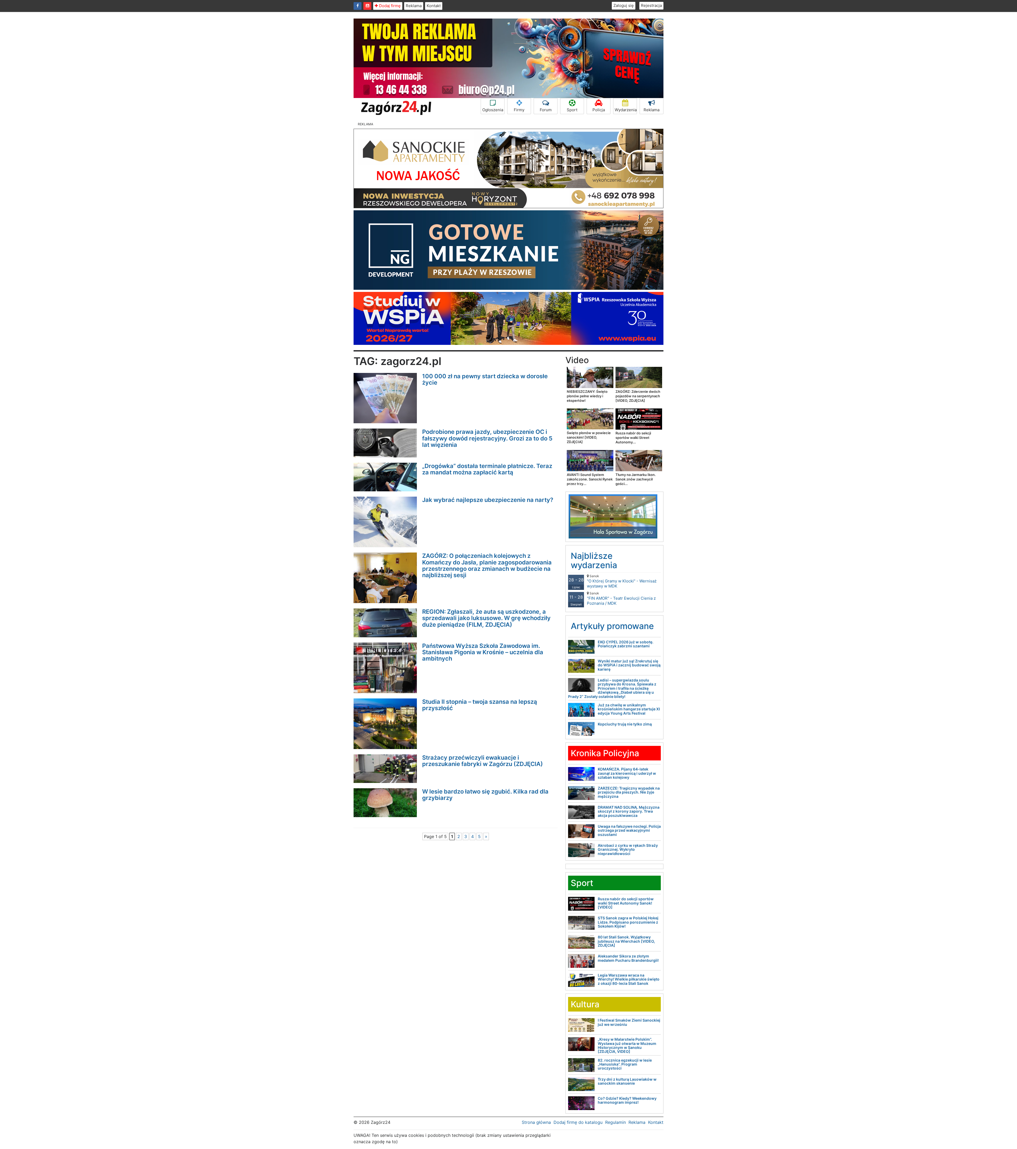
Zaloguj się (623, 5)
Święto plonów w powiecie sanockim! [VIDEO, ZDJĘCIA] (589, 437)
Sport (572, 109)
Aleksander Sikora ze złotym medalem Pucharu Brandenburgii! (628, 958)
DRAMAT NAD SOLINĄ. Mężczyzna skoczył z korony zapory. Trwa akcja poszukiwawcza (628, 811)
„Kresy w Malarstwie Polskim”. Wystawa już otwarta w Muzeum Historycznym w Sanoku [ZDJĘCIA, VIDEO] (627, 1045)
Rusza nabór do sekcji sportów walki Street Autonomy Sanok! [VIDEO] (626, 903)
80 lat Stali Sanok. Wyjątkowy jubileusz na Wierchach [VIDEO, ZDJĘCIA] (626, 941)
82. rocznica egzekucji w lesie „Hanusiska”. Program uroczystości (625, 1064)
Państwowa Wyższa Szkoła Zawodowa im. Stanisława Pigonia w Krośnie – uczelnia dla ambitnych (482, 652)
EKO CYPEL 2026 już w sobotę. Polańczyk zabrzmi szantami (625, 644)
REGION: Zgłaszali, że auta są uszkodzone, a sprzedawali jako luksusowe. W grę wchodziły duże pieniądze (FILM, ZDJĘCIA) (486, 618)
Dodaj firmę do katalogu (578, 1122)
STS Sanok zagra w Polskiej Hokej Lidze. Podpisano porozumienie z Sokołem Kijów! (628, 922)
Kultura (585, 1004)
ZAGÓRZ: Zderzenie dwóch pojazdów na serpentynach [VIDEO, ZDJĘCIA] (637, 396)
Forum (546, 109)
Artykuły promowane (612, 626)
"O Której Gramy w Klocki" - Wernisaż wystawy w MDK (622, 581)
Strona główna (536, 1122)
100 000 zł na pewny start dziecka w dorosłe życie (485, 379)
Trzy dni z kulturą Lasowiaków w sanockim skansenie (627, 1081)
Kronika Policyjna (605, 753)
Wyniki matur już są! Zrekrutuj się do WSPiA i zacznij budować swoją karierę (629, 665)
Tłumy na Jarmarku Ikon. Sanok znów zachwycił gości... (635, 479)
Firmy (519, 109)
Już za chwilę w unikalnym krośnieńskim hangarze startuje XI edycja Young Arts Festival (629, 709)
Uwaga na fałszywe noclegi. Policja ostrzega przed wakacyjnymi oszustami (629, 830)
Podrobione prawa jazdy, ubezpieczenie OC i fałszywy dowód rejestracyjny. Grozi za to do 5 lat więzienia (487, 438)
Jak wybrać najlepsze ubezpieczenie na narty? (487, 499)
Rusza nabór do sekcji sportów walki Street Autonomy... (633, 437)
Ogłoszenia (492, 109)
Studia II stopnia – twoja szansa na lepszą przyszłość (479, 704)
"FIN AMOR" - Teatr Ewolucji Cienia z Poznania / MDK (621, 598)
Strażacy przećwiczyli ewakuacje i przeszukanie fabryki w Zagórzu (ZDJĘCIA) (482, 760)
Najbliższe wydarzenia (594, 560)
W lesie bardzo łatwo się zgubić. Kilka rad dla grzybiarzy (485, 794)
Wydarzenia (626, 109)
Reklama (414, 5)
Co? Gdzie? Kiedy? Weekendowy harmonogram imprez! (627, 1100)
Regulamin (615, 1122)
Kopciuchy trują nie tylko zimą (625, 724)
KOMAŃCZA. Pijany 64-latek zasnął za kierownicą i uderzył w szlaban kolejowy (627, 773)
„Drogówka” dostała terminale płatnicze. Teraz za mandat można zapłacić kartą (487, 469)
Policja (598, 109)
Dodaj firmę (389, 5)
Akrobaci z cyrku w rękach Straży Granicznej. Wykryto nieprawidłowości (628, 849)
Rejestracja (651, 5)
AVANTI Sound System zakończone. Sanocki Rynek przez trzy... (590, 479)
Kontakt (434, 5)
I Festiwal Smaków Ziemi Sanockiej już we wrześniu (629, 1022)
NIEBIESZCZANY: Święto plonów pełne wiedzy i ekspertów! (587, 396)
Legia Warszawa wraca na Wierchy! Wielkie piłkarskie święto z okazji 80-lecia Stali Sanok (628, 979)
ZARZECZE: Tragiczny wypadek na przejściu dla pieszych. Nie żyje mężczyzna (629, 792)
